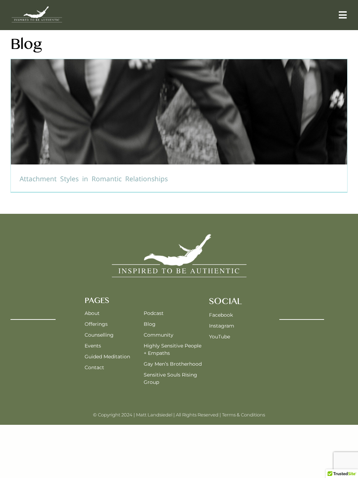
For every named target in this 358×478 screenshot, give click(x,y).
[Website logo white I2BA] (36, 8)
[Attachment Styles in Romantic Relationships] (179, 125)
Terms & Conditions (243, 414)
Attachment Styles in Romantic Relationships (94, 179)
